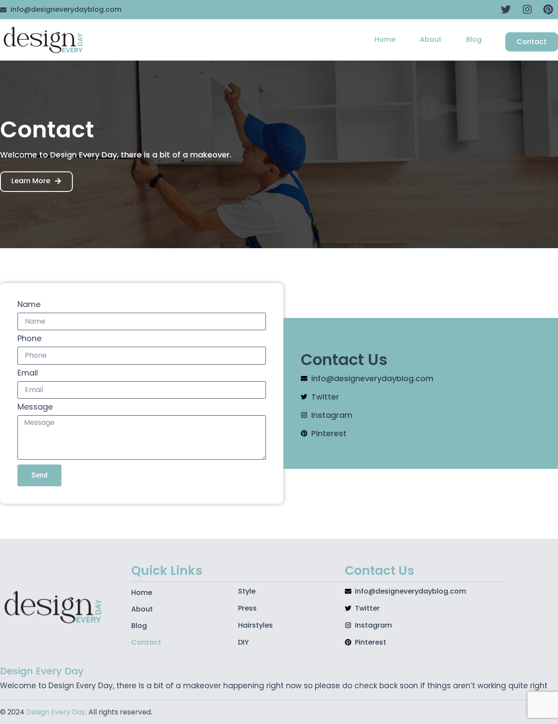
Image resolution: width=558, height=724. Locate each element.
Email (27, 373)
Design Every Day (55, 712)
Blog (474, 39)
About (431, 39)
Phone (29, 339)
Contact (146, 642)
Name (29, 305)
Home (384, 39)
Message (35, 407)
